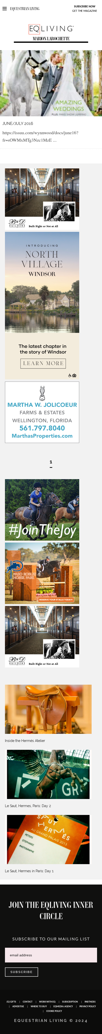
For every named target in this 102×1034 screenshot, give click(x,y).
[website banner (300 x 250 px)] (42, 603)
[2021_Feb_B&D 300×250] (42, 229)
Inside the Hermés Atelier (25, 741)
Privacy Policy (87, 1006)
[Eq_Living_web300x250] (42, 539)
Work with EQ (47, 1002)
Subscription (70, 1002)
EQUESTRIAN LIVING (24, 8)
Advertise (18, 1006)
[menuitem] (51, 713)
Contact (27, 1002)
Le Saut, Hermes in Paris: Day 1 (29, 871)
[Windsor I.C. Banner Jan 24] (42, 378)
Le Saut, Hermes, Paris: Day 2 (28, 806)
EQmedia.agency (63, 1006)
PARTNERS (90, 1002)
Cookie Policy (54, 1011)
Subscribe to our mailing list (51, 938)
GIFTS (11, 1002)
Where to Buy (39, 1006)
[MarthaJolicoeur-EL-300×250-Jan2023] (42, 442)
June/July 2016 (17, 123)
